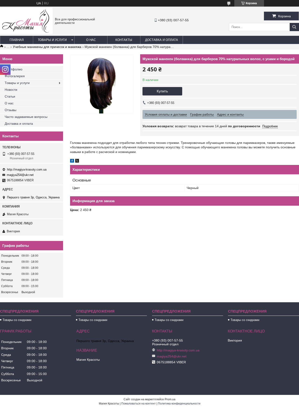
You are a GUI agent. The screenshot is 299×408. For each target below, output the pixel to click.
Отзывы (10, 110)
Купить (162, 91)
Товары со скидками (17, 320)
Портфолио (13, 69)
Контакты (123, 40)
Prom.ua (170, 399)
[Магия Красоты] (26, 33)
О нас (91, 40)
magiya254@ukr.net (20, 175)
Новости (11, 89)
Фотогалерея (15, 76)
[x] (77, 161)
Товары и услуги (52, 40)
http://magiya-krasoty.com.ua (26, 169)
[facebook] (72, 161)
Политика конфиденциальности (179, 403)
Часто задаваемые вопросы (26, 117)
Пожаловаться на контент (138, 403)
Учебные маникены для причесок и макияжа (47, 47)
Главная (17, 40)
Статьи (10, 96)
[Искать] (294, 27)
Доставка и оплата (161, 40)
